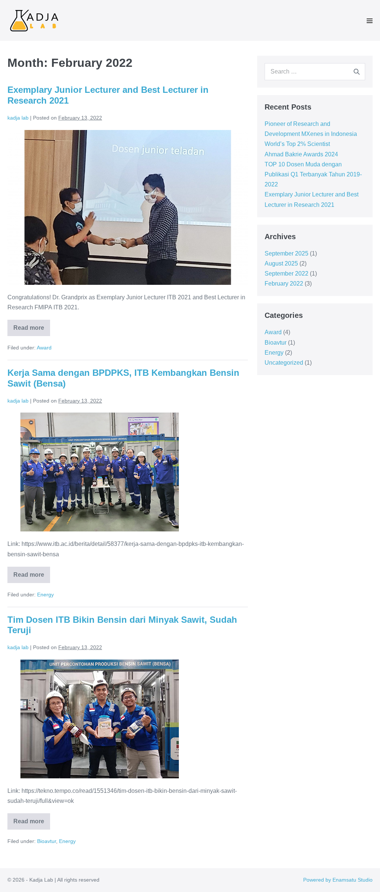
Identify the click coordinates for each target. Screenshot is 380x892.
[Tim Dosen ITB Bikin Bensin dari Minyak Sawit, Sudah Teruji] (99, 719)
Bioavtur (46, 841)
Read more (31, 325)
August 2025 (281, 263)
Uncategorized (284, 362)
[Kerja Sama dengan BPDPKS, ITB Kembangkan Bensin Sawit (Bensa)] (99, 472)
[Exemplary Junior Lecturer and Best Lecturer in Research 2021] (127, 207)
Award (44, 348)
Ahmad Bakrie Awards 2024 (301, 154)
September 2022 (286, 273)
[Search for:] (315, 71)
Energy (45, 595)
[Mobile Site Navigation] (370, 21)
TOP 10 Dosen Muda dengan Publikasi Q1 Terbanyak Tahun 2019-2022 (313, 174)
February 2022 (284, 283)
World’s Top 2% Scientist (297, 144)
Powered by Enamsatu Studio (338, 880)
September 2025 (286, 253)
